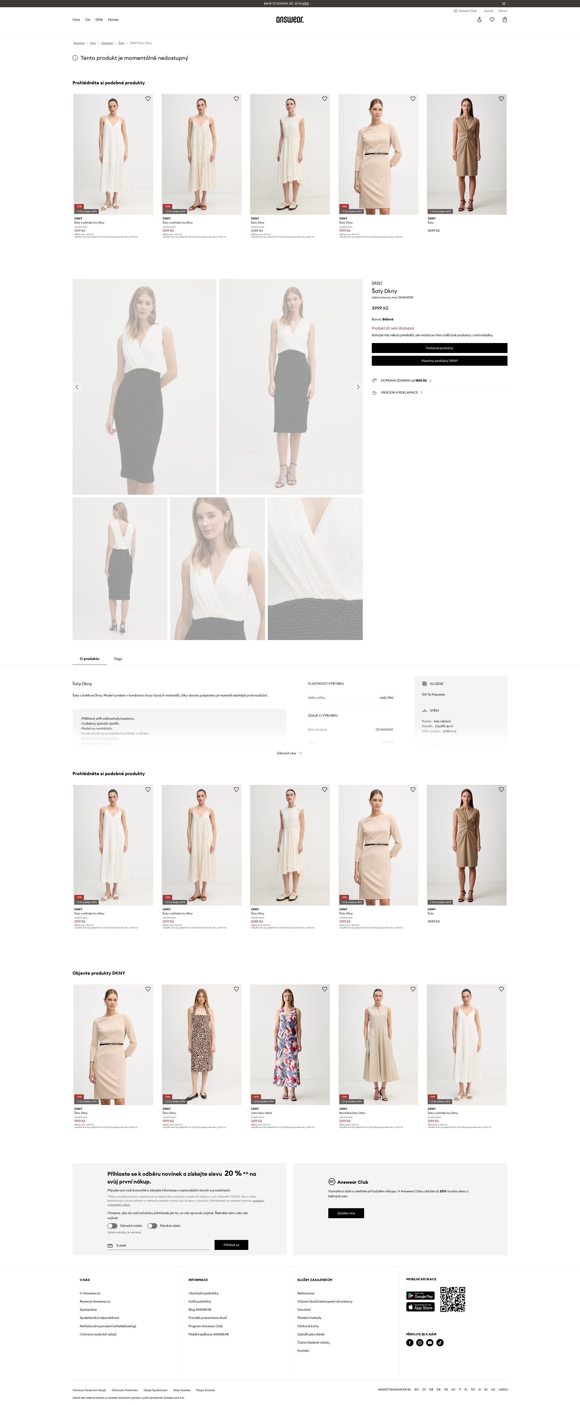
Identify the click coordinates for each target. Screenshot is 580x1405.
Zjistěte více (346, 1213)
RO (473, 1389)
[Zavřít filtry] (504, 3)
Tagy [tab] (118, 658)
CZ (431, 1389)
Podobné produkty (439, 348)
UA (493, 1389)
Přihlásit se (231, 1245)
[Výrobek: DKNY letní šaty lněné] (290, 1044)
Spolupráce (88, 1310)
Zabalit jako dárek (311, 1334)
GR (439, 1389)
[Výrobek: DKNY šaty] (467, 154)
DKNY (377, 282)
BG (417, 1389)
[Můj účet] (479, 19)
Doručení (304, 1310)
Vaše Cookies (182, 1390)
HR (446, 1389)
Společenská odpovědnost (99, 1318)
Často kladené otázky (313, 1342)
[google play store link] (420, 1295)
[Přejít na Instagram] (419, 1343)
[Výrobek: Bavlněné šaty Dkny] (378, 1044)
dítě (99, 19)
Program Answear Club (205, 1326)
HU (453, 1389)
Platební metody (309, 1318)
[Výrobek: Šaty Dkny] (290, 154)
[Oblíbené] (492, 19)
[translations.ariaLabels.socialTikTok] (440, 1343)
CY (424, 1389)
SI (479, 1389)
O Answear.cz (90, 1293)
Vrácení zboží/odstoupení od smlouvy (325, 1301)
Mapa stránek (205, 1390)
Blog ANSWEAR (199, 1310)
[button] (144, 387)
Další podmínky (199, 1301)
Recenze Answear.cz (95, 1301)
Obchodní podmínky (203, 1293)
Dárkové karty (308, 1326)
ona (76, 19)
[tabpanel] (290, 711)
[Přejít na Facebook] (409, 1343)
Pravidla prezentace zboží (207, 1318)
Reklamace (305, 1293)
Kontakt (303, 1351)
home (113, 19)
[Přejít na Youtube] (429, 1343)
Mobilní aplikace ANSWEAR (208, 1334)
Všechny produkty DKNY (439, 361)
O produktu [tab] (89, 658)
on (87, 19)
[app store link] (420, 1306)
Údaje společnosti (155, 1390)
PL (466, 1389)
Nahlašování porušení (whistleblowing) (108, 1326)
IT (460, 1389)
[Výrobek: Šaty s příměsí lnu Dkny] (113, 154)
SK (486, 1389)
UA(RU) (503, 1389)
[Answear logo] (290, 19)
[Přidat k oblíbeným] (148, 98)
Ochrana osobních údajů (98, 1334)
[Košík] (505, 19)
